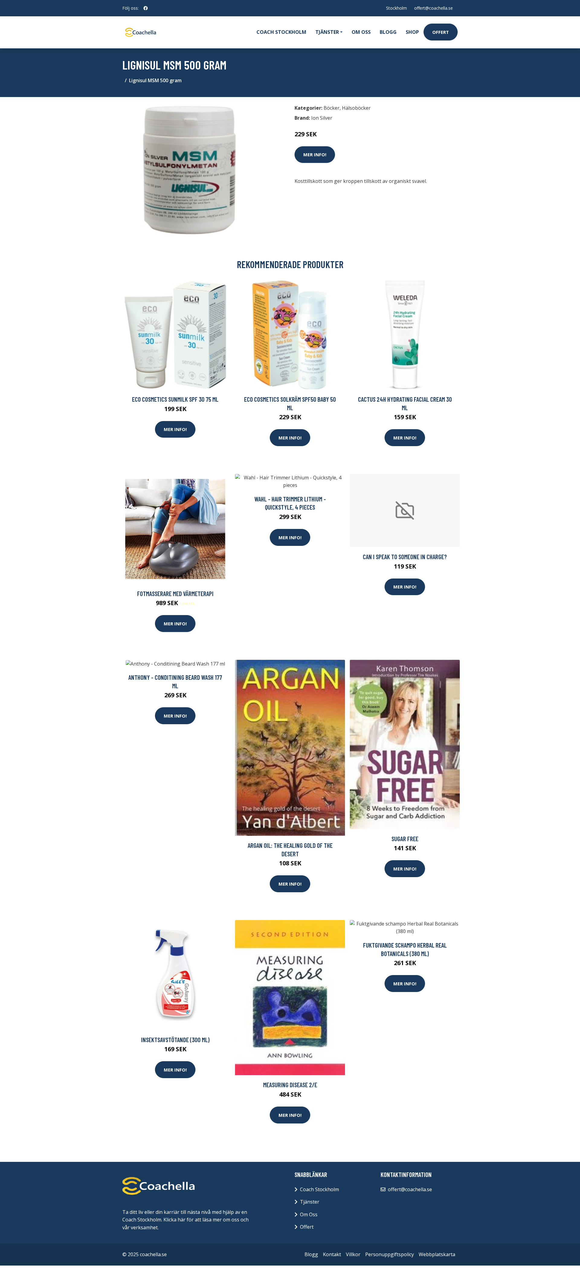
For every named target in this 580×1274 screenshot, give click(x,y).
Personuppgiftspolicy (389, 1254)
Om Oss (308, 1214)
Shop (412, 32)
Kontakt (332, 1254)
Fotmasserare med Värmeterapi (175, 593)
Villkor (353, 1254)
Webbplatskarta (437, 1254)
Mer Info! (314, 154)
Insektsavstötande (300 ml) (175, 1039)
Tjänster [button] (327, 32)
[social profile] (145, 8)
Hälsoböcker (356, 108)
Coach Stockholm (281, 32)
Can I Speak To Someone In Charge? (405, 556)
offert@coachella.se (433, 8)
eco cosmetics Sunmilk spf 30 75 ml (175, 399)
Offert (440, 32)
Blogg (388, 32)
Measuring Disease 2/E (290, 1084)
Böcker (332, 108)
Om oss (361, 32)
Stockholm (396, 8)
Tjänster (309, 1201)
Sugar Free (405, 838)
